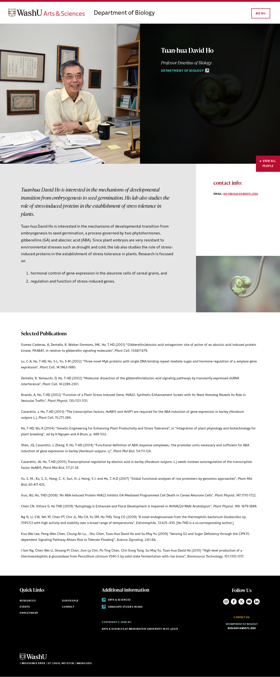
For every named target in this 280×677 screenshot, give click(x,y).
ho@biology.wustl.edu (240, 194)
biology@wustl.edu (242, 628)
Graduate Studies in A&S (125, 607)
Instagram (226, 602)
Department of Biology (124, 13)
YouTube (249, 602)
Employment (29, 613)
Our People (70, 601)
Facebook (234, 602)
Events (25, 607)
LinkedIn (257, 602)
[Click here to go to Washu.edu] (33, 659)
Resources (27, 601)
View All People (269, 164)
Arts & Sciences (119, 600)
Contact (68, 607)
